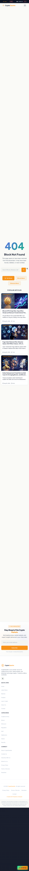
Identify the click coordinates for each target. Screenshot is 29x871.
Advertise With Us (5, 757)
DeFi (2, 731)
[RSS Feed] (2, 678)
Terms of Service (5, 769)
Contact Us (4, 754)
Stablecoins (4, 735)
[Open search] (21, 5)
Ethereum (3, 724)
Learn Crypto (4, 701)
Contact (3, 708)
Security (3, 742)
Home (2, 686)
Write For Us (4, 761)
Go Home (9, 278)
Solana (3, 738)
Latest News (4, 690)
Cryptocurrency (5, 716)
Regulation (4, 727)
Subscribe (14, 648)
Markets (3, 693)
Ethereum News (14, 283)
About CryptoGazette (6, 750)
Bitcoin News (21, 278)
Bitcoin (3, 720)
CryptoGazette (11, 786)
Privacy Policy (4, 765)
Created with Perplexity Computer (14, 796)
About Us (3, 705)
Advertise (23, 867)
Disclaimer (3, 772)
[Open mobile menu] (24, 5)
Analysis (3, 697)
